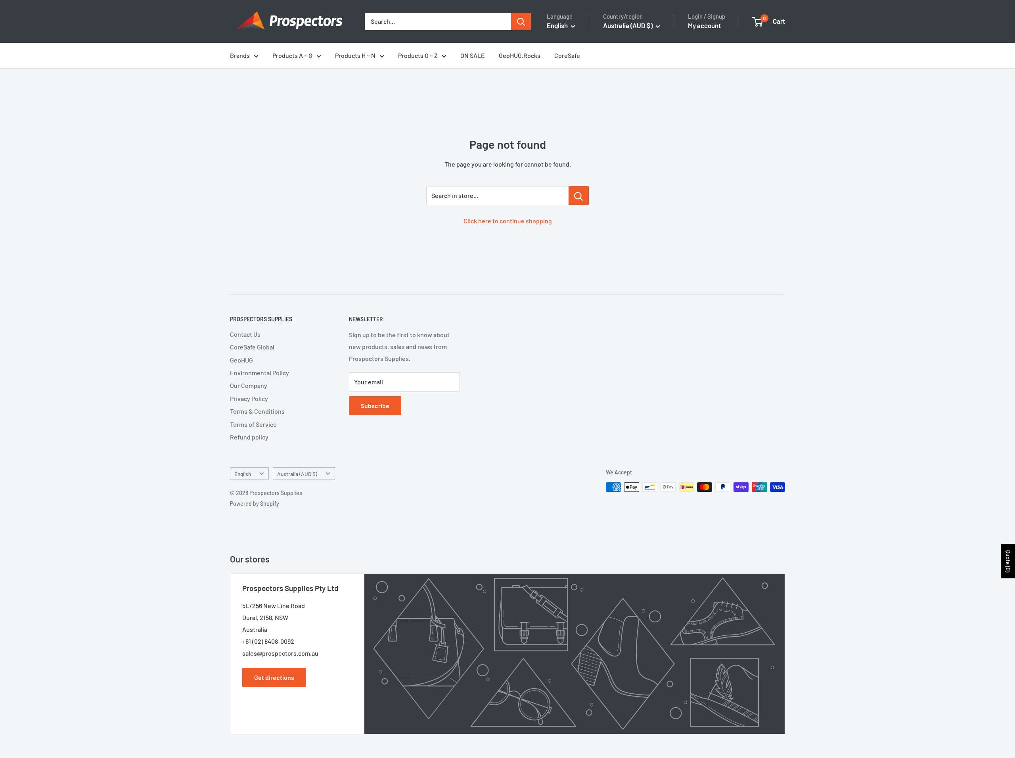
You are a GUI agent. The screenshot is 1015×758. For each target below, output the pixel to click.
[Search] (521, 21)
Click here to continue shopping (507, 221)
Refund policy (249, 437)
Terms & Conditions (257, 411)
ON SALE (472, 55)
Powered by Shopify (254, 503)
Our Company (248, 385)
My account (704, 25)
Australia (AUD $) (297, 473)
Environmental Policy (259, 372)
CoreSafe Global (252, 347)
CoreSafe (567, 55)
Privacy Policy (249, 398)
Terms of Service (253, 424)
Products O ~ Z (418, 55)
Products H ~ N (355, 55)
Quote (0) (1008, 561)
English (242, 473)
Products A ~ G (292, 55)
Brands (240, 55)
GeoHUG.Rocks (519, 55)
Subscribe (375, 405)
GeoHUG (241, 360)
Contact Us (245, 334)
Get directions (274, 677)
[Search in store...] (579, 195)
